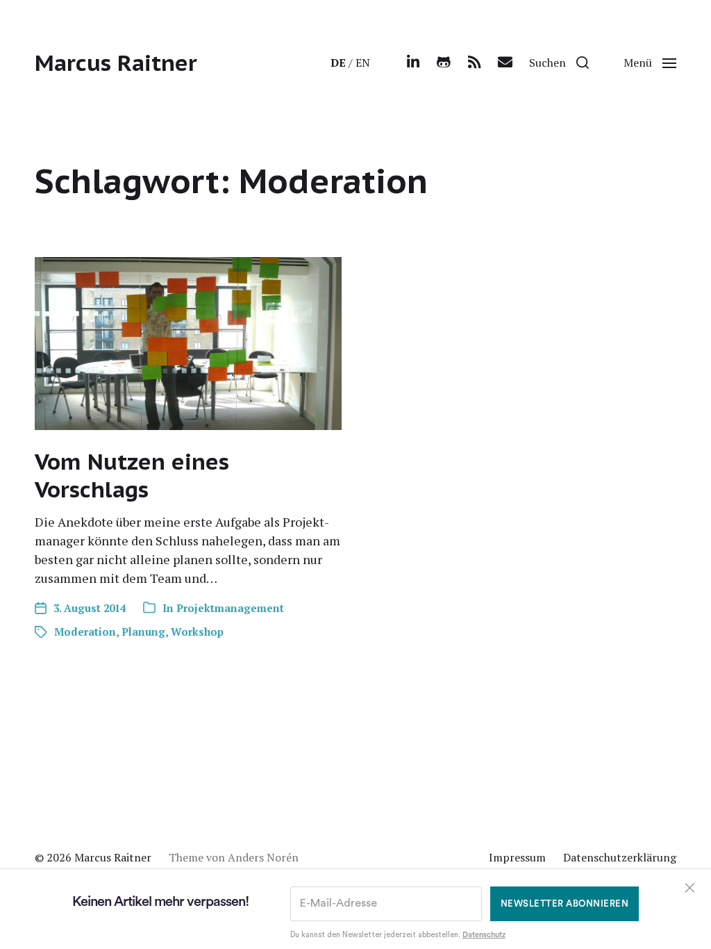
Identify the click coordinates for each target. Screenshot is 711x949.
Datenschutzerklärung (619, 857)
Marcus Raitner (116, 62)
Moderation (85, 631)
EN (363, 62)
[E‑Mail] (505, 62)
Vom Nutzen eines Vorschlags (132, 475)
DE (338, 62)
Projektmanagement (230, 608)
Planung (143, 631)
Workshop (197, 631)
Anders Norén (263, 857)
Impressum (517, 857)
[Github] (443, 62)
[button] (559, 62)
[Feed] (474, 62)
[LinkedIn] (413, 62)
